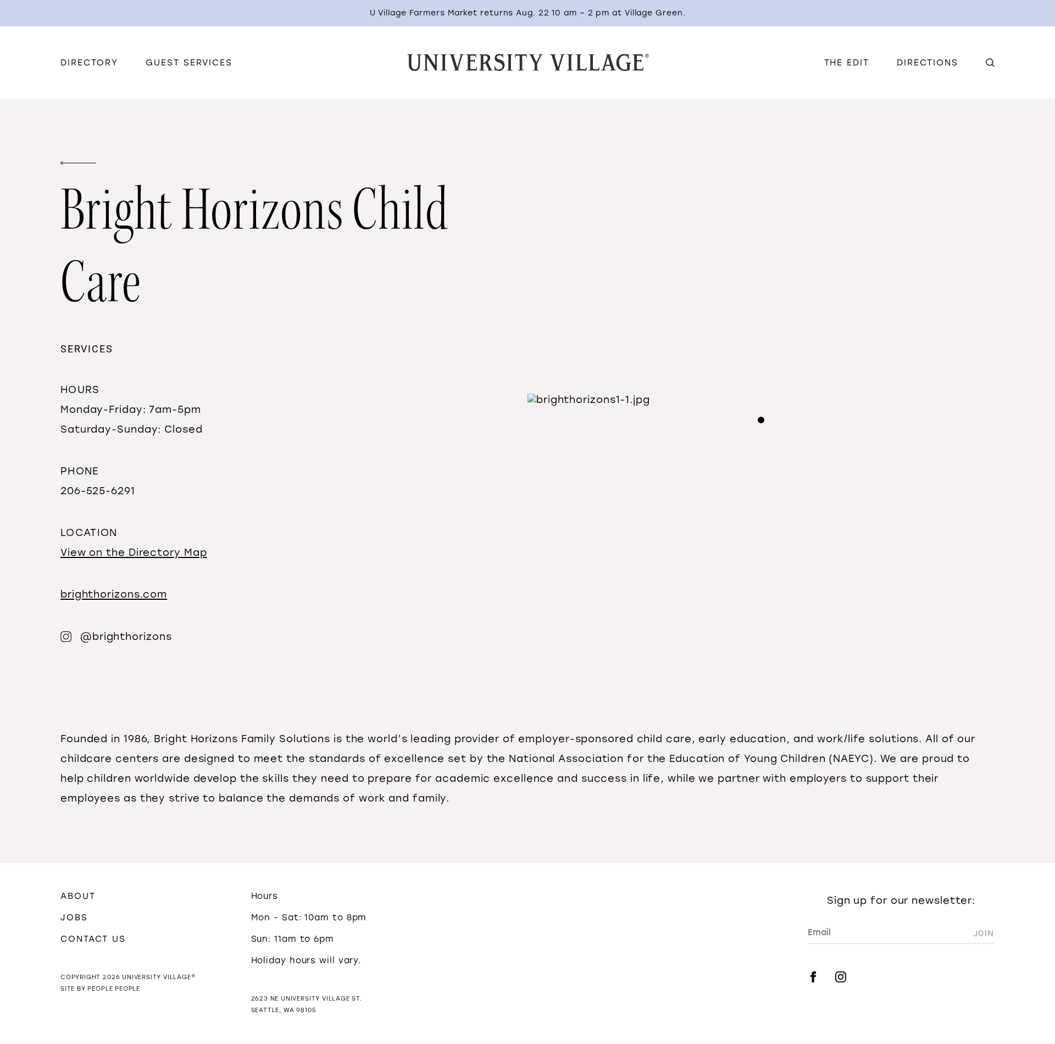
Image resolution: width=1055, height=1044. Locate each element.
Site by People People (100, 988)
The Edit (846, 62)
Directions (927, 62)
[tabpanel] (761, 400)
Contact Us (93, 938)
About (78, 896)
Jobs (74, 917)
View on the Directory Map (133, 552)
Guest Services (189, 62)
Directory (89, 62)
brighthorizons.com (113, 594)
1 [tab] (761, 420)
